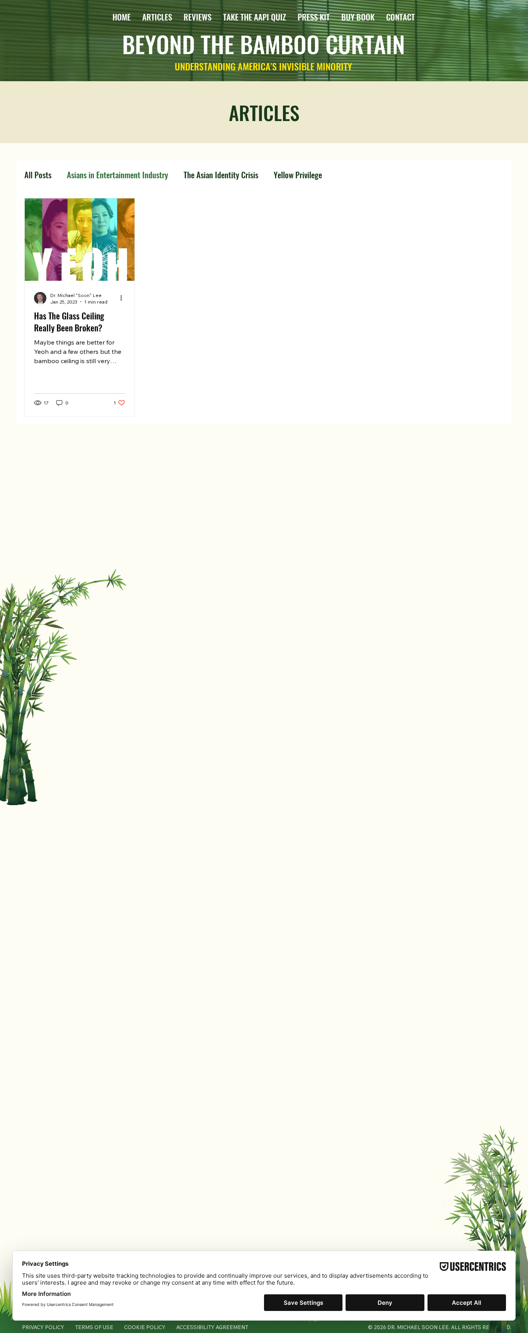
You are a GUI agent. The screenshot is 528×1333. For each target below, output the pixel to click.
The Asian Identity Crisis (221, 175)
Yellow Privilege (298, 175)
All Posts (37, 175)
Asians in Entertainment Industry (117, 175)
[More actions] (124, 298)
